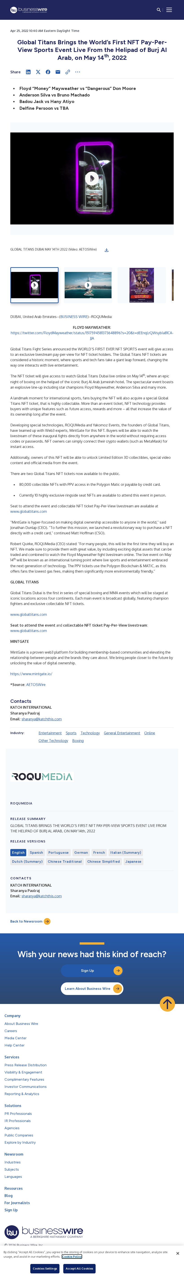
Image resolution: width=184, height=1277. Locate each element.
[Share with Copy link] (67, 72)
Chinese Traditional (65, 862)
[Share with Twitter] (38, 72)
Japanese (133, 862)
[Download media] (106, 250)
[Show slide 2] (88, 285)
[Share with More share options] (77, 72)
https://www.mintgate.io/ (31, 674)
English (18, 853)
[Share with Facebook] (48, 72)
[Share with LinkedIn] (28, 72)
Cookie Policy (72, 1256)
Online (149, 733)
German (81, 853)
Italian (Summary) (125, 853)
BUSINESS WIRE (74, 316)
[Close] (177, 1253)
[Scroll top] (167, 1004)
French (99, 853)
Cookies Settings (45, 1268)
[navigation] (169, 9)
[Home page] (28, 10)
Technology (90, 733)
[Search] (159, 10)
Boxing (78, 740)
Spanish (36, 853)
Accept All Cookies (79, 1268)
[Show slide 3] (142, 285)
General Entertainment (122, 733)
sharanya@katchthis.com (42, 719)
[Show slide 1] (34, 285)
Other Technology (53, 740)
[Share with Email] (57, 72)
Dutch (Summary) (27, 862)
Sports (71, 733)
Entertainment (50, 733)
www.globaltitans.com (28, 511)
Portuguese (58, 853)
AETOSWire (36, 684)
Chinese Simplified (103, 862)
